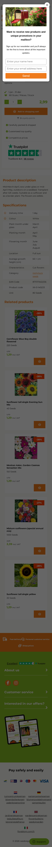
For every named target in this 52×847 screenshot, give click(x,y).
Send (26, 75)
